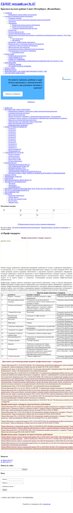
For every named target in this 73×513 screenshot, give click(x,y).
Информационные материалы (18, 125)
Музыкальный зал (14, 151)
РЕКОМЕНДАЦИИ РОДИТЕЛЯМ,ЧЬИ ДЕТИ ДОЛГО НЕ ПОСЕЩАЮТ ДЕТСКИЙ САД (34, 188)
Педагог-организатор (15, 161)
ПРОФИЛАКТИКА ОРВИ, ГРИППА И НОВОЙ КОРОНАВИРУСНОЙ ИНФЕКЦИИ (36, 173)
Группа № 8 (12, 140)
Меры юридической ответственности (20, 123)
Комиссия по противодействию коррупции (22, 120)
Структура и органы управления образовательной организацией (29, 20)
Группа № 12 (12, 147)
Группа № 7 (12, 139)
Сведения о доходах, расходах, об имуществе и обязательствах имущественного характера (37, 118)
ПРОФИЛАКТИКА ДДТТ (17, 168)
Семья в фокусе (13, 197)
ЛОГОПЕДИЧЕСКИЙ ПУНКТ (15, 73)
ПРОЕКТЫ (8, 194)
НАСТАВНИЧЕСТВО (12, 192)
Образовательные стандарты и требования (22, 51)
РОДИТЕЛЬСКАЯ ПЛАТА (17, 56)
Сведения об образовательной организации (19, 16)
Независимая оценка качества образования (26, 25)
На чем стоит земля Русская (17, 199)
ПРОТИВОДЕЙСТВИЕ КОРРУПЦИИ (17, 109)
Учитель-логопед (13, 156)
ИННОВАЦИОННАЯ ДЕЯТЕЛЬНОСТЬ (18, 180)
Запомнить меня (7, 486)
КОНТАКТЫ (9, 178)
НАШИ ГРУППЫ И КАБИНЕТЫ (16, 127)
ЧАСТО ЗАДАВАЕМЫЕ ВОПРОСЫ (17, 190)
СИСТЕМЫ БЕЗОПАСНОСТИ (18, 166)
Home (9, 227)
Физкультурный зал (14, 149)
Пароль (4, 483)
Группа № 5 (12, 135)
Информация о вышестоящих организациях (22, 14)
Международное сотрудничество (19, 47)
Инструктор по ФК (14, 159)
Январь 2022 (7, 460)
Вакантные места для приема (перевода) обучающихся (26, 44)
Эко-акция (11, 183)
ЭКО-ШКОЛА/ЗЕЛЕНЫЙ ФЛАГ (15, 182)
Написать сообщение (12, 94)
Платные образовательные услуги (19, 33)
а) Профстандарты (18, 52)
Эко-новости (12, 185)
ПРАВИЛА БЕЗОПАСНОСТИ (18, 170)
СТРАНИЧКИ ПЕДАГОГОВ (14, 152)
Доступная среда (17, 39)
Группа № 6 (12, 137)
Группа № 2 (12, 130)
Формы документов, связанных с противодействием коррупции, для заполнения (34, 116)
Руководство (12, 30)
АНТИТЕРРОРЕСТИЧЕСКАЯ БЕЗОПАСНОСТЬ (24, 171)
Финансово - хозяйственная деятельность (21, 42)
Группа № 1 (12, 128)
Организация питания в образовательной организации (26, 49)
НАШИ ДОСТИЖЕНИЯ (16, 59)
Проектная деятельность (16, 195)
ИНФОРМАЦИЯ (10, 63)
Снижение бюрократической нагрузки (24, 28)
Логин (4, 479)
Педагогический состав (16, 32)
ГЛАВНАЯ (8, 13)
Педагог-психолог (14, 154)
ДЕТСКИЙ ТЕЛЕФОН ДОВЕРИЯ (19, 66)
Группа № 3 (12, 132)
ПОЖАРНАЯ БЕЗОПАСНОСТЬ (19, 164)
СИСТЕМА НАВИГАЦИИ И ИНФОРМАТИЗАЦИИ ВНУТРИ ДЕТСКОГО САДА (35, 61)
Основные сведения (14, 18)
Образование (12, 23)
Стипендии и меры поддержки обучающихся (23, 45)
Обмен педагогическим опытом (22, 26)
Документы (12, 21)
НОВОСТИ (8, 108)
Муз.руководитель (14, 158)
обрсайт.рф (46, 504)
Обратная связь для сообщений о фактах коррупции (25, 121)
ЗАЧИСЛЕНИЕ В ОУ (15, 57)
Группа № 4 (12, 133)
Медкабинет (16, 40)
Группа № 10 (12, 144)
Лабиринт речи (13, 202)
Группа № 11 (12, 146)
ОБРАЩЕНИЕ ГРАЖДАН (13, 176)
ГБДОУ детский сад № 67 (18, 3)
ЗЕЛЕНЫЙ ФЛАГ (14, 187)
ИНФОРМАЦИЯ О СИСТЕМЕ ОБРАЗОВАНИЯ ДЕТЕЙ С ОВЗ (26, 71)
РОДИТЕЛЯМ (9, 54)
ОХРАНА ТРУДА (10, 175)
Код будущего (12, 200)
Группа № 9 (12, 142)
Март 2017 (6, 462)
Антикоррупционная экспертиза (18, 113)
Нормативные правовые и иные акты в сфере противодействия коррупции (32, 111)
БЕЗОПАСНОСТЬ (11, 163)
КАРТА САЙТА (10, 68)
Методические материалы (16, 115)
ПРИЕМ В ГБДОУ (11, 69)
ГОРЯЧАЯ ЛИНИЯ (14, 64)
